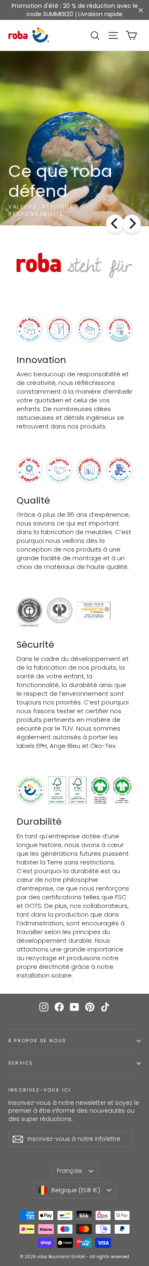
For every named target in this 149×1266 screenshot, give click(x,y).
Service (20, 1063)
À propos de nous (37, 1041)
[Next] (132, 224)
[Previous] (115, 224)
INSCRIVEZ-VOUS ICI (39, 1090)
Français (69, 1171)
